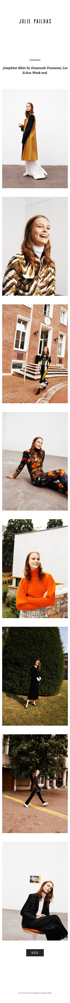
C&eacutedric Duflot (45, 993)
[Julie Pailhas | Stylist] (35, 21)
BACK (35, 953)
